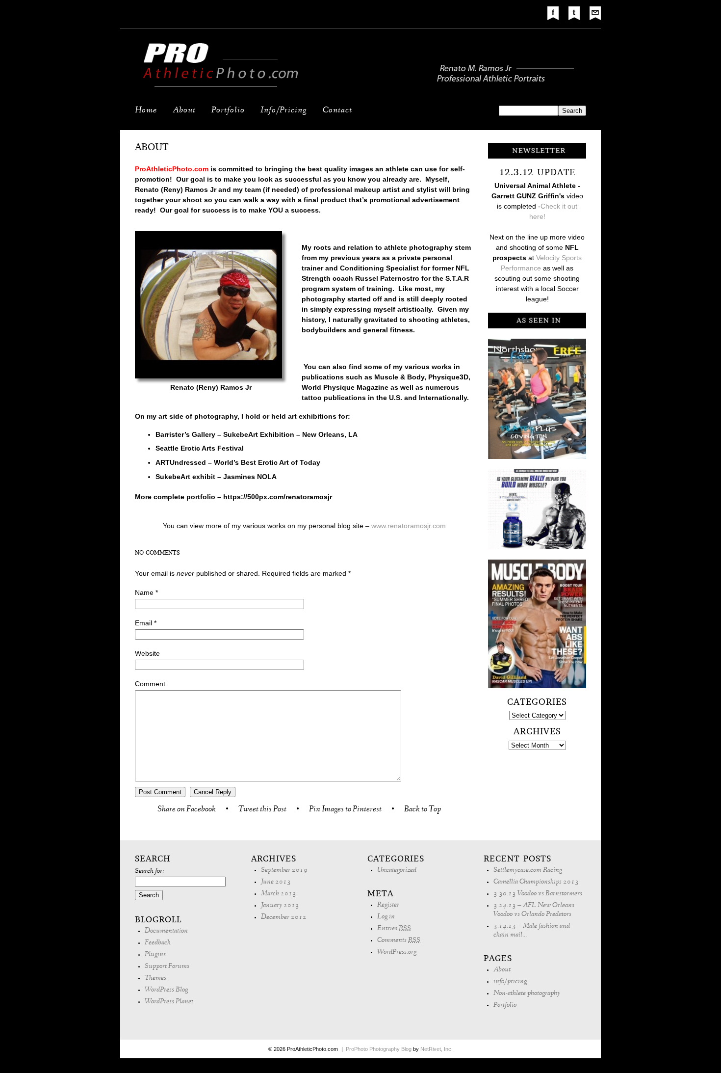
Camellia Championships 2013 (536, 882)
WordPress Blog (166, 990)
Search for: (149, 871)
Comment (150, 684)
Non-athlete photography (526, 993)
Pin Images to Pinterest (345, 810)
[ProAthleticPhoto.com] (360, 89)
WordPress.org (396, 952)
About (184, 111)
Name (144, 592)
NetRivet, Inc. (436, 1049)
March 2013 (278, 894)
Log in (386, 917)
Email (143, 623)
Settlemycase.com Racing (527, 870)
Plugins (155, 955)
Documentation (166, 931)
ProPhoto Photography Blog (379, 1049)
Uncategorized (396, 870)
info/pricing (510, 982)
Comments (398, 940)
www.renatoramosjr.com (408, 526)
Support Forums (167, 966)
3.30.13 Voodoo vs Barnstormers (537, 894)
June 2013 (276, 882)
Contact (337, 111)
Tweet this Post (262, 810)
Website (147, 653)
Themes (155, 978)
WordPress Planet (169, 1002)
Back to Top (422, 810)
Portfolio (228, 111)
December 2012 (284, 917)
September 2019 (284, 870)
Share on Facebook (186, 810)
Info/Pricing (283, 111)
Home (146, 111)
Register (388, 905)
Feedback (158, 943)
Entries (394, 929)
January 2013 (280, 906)
